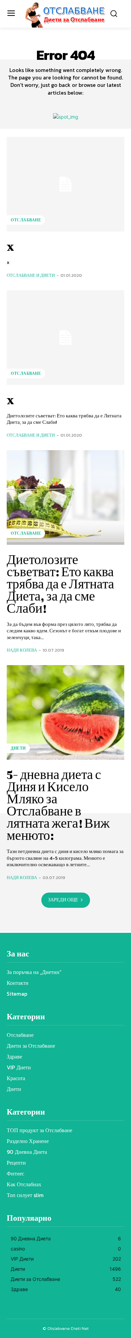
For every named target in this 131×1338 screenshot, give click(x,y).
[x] (65, 184)
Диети (18, 748)
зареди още (63, 899)
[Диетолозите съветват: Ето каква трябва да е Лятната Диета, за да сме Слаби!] (65, 497)
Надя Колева (22, 650)
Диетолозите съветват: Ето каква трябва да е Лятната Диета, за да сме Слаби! (60, 583)
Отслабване (26, 220)
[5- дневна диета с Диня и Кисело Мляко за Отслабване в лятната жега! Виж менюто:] (65, 712)
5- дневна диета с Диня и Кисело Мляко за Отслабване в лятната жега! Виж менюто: (58, 804)
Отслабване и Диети (31, 275)
